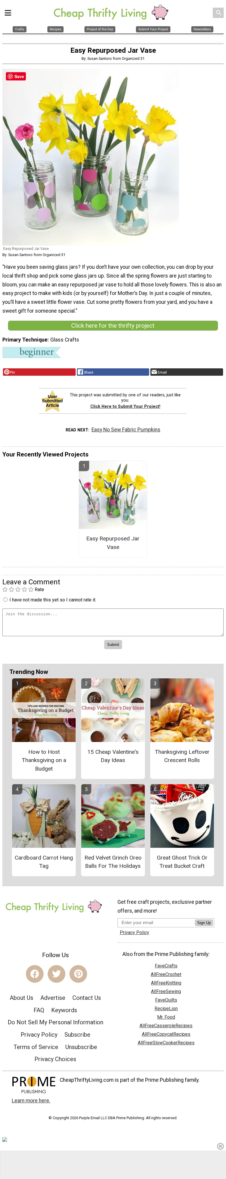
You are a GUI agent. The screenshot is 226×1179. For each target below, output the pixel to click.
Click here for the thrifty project (112, 325)
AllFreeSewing (166, 991)
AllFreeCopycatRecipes (166, 1034)
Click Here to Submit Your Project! (125, 406)
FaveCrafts (166, 966)
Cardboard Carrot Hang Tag (44, 862)
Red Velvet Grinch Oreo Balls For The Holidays (113, 862)
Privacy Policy (39, 1034)
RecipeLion (166, 1008)
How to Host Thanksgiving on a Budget (44, 760)
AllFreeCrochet (166, 974)
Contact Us (86, 997)
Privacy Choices (55, 1059)
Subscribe (77, 1034)
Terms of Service (36, 1047)
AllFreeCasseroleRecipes (165, 1025)
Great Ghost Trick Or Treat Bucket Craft (182, 862)
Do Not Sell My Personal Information (55, 1022)
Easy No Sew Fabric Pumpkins (126, 430)
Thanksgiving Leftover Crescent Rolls (182, 756)
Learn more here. (31, 1101)
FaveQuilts (166, 1000)
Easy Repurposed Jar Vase (112, 542)
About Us (21, 997)
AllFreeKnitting (166, 983)
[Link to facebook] (35, 974)
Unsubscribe (81, 1047)
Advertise (52, 997)
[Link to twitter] (56, 974)
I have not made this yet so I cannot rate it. (52, 600)
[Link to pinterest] (78, 974)
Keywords (64, 1010)
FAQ (39, 1010)
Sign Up (204, 923)
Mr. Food (166, 1017)
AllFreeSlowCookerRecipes (166, 1043)
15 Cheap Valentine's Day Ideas (113, 756)
